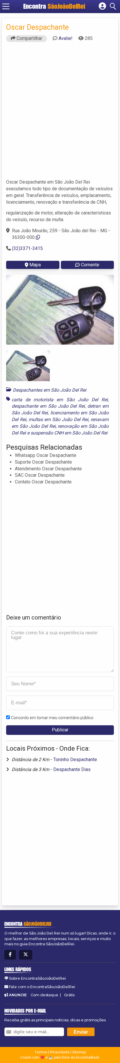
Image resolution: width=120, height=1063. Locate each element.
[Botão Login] (102, 6)
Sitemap (79, 1052)
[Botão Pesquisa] (114, 6)
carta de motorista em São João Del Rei (60, 399)
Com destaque (44, 995)
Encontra (54, 6)
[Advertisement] (60, 113)
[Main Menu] (6, 6)
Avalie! (66, 38)
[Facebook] (10, 955)
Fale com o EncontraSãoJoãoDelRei (42, 987)
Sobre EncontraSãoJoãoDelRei (37, 978)
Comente (90, 264)
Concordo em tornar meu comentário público (52, 717)
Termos (40, 1052)
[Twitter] (25, 955)
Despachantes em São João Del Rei (49, 390)
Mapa (35, 264)
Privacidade (60, 1052)
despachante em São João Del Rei (48, 406)
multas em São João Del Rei (58, 419)
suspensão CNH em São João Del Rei (69, 433)
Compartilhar (28, 38)
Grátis (69, 995)
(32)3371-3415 (27, 248)
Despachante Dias (72, 769)
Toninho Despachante (75, 759)
